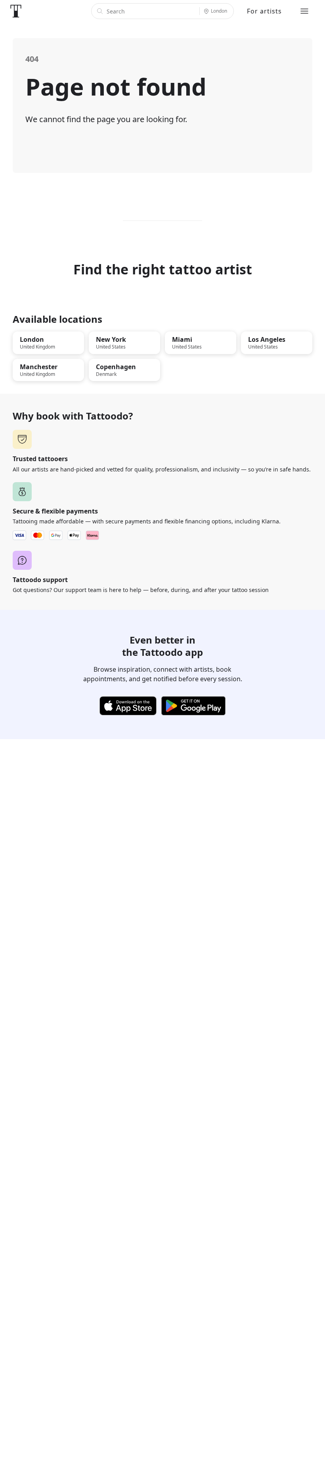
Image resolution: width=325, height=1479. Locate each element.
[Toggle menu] (304, 11)
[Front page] (15, 11)
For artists (264, 11)
